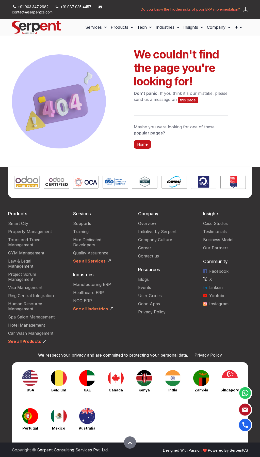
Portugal (30, 428)
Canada (116, 390)
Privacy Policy (152, 311)
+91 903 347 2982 (33, 7)
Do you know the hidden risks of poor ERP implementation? (190, 9)
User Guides (150, 295)
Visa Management (25, 287)
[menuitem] (96, 27)
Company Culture (155, 239)
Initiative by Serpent (157, 231)
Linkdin (216, 287)
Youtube (217, 295)
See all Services (89, 261)
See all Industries (90, 308)
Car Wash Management (30, 333)
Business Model (218, 239)
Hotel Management (26, 325)
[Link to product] (27, 182)
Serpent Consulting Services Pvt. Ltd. (73, 449)
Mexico (58, 428)
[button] (130, 442)
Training (81, 231)
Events (144, 287)
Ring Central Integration (31, 295)
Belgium (58, 390)
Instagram (219, 303)
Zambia (201, 390)
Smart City (18, 223)
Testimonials (215, 231)
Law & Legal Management (20, 263)
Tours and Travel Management (24, 242)
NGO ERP (82, 300)
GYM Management (26, 252)
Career (144, 247)
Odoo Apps (149, 303)
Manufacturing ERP (92, 284)
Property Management (30, 231)
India (172, 390)
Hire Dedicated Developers (87, 242)
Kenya (144, 390)
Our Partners (216, 247)
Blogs (143, 279)
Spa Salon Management (31, 316)
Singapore (229, 390)
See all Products (24, 341)
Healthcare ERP (89, 292)
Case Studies (215, 223)
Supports (82, 223)
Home (142, 144)
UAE (87, 390)
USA (30, 390)
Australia (87, 428)
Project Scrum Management (22, 277)
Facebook (219, 271)
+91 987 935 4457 (75, 7)
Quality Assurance (90, 252)
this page (188, 100)
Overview (147, 223)
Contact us (148, 255)
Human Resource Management (25, 306)
